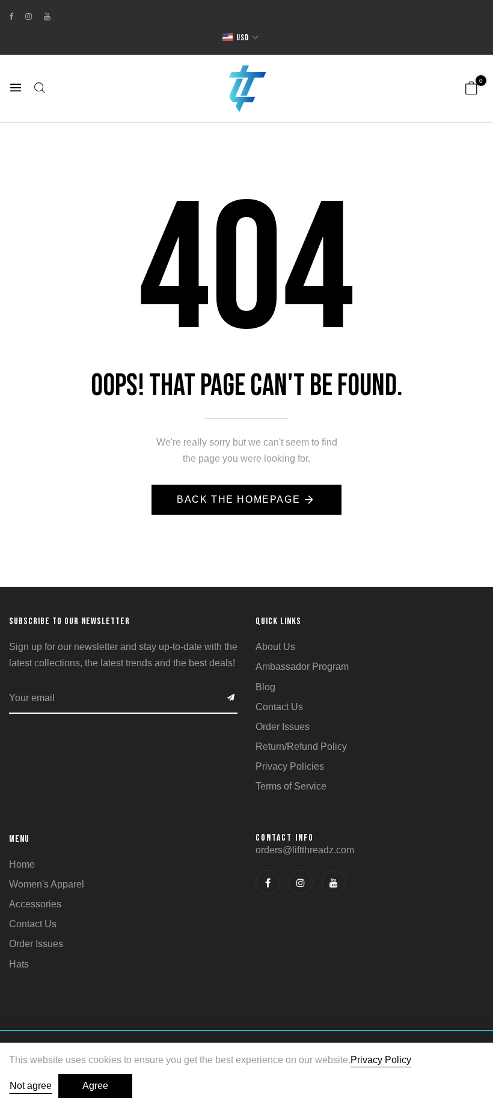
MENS (364, 532)
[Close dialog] (473, 386)
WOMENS (364, 561)
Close (364, 653)
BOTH (364, 590)
